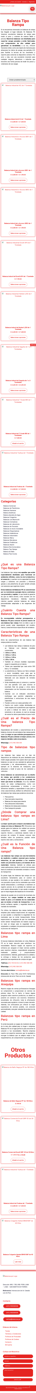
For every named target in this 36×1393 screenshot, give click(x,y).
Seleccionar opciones (18, 127)
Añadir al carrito (18, 443)
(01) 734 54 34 (13, 963)
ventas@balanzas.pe (22, 970)
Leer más (18, 1262)
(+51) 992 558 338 (15, 743)
